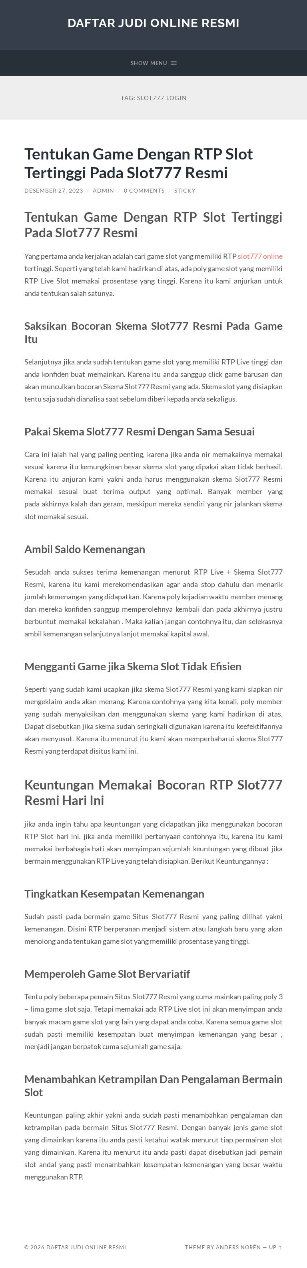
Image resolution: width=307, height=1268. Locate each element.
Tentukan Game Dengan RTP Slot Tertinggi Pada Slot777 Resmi (138, 162)
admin (103, 190)
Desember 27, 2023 (53, 190)
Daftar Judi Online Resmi (154, 23)
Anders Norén (238, 1247)
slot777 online (260, 256)
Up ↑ (276, 1247)
